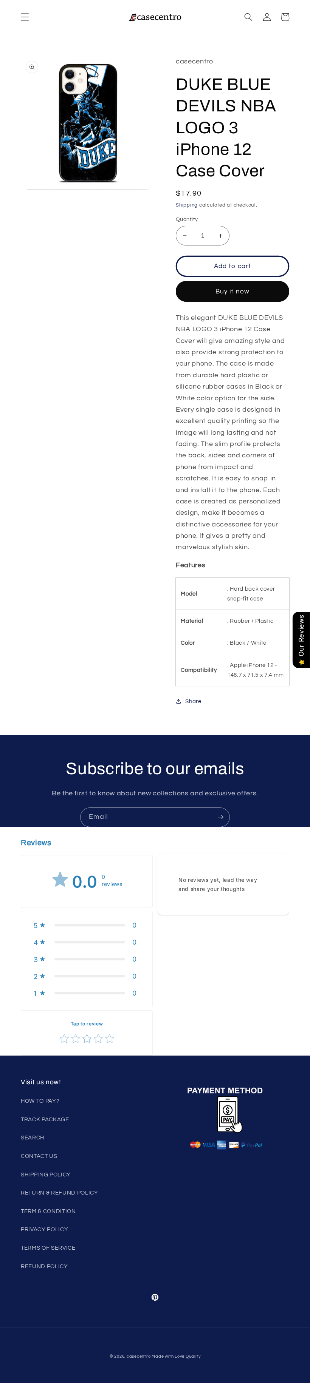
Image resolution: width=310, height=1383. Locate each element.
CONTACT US (39, 1156)
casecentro (139, 1356)
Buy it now (232, 291)
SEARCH (32, 1137)
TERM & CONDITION (48, 1211)
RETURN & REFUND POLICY (59, 1193)
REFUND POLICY (44, 1266)
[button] (25, 17)
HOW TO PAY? (40, 1101)
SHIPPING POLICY (46, 1175)
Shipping (187, 205)
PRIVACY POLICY (44, 1229)
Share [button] (193, 701)
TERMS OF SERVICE (48, 1248)
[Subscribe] (220, 817)
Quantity (187, 219)
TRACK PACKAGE (45, 1119)
